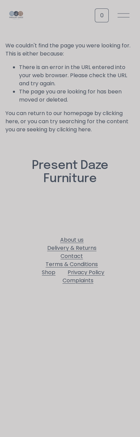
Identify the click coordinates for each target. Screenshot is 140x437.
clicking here (74, 129)
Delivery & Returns (72, 248)
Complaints (78, 280)
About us (72, 240)
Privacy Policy (86, 272)
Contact (71, 256)
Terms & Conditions (72, 264)
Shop (48, 272)
